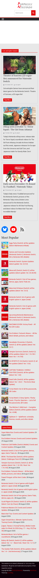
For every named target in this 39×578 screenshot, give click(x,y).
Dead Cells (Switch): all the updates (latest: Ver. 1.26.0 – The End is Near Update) (22, 381)
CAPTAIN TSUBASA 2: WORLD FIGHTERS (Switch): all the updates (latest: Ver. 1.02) (21, 372)
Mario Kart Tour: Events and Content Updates (17, 514)
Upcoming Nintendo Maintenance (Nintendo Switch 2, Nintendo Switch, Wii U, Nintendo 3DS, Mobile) (22, 317)
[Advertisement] (19, 32)
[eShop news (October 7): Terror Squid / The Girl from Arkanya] (19, 116)
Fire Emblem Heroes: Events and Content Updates (19, 438)
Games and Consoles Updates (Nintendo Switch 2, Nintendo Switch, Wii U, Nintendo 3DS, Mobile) (22, 254)
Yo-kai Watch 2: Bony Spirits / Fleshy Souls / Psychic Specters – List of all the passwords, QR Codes (22, 400)
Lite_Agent (17, 84)
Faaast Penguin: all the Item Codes (13, 477)
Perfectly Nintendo (17, 570)
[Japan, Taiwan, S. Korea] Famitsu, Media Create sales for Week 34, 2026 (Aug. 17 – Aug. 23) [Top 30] (18, 528)
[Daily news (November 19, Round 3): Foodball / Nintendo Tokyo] (19, 173)
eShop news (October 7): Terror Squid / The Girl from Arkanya (18, 128)
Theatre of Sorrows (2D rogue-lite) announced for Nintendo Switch (18, 78)
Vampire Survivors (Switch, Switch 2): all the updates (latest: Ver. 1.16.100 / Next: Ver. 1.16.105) (22, 354)
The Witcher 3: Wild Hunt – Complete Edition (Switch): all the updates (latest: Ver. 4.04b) (23, 409)
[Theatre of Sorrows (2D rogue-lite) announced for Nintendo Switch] (19, 65)
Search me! (33, 13)
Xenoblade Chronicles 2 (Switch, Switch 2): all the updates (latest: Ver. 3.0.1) (22, 344)
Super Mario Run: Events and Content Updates (17, 432)
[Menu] (2, 19)
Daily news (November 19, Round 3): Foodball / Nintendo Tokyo (19, 185)
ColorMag (10, 573)
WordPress (33, 570)
